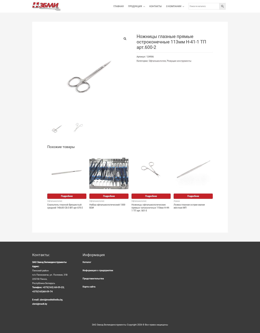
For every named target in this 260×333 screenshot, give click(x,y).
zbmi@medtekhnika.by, (51, 299)
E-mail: (36, 299)
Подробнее (67, 196)
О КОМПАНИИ (173, 6)
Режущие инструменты (179, 61)
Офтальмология (157, 61)
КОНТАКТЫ (155, 6)
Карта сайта (89, 286)
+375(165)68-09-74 (42, 291)
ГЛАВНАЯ (118, 6)
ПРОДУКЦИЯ (135, 6)
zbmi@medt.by (39, 304)
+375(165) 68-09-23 (53, 287)
